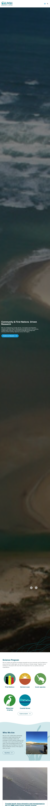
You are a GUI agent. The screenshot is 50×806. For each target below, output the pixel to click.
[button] (45, 3)
